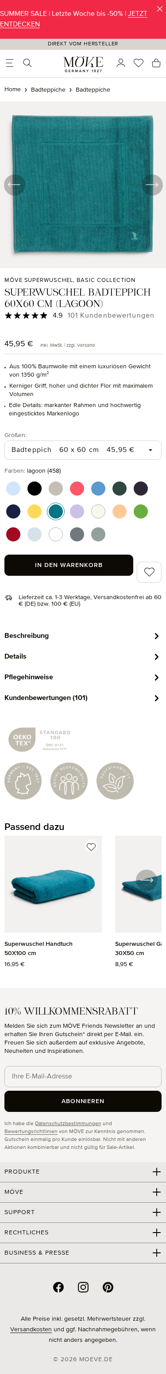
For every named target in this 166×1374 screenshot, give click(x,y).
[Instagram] (83, 1287)
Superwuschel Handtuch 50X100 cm (38, 948)
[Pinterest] (108, 1287)
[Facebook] (58, 1287)
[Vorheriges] (14, 184)
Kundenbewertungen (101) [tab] (46, 697)
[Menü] (9, 63)
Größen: (15, 435)
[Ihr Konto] (121, 63)
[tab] (83, 635)
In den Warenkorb (69, 565)
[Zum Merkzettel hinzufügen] (91, 845)
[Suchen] (27, 63)
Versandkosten (31, 1329)
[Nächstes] (151, 184)
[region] (83, 907)
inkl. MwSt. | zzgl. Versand (67, 345)
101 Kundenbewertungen (111, 315)
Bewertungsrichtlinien (31, 1131)
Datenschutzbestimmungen (68, 1123)
